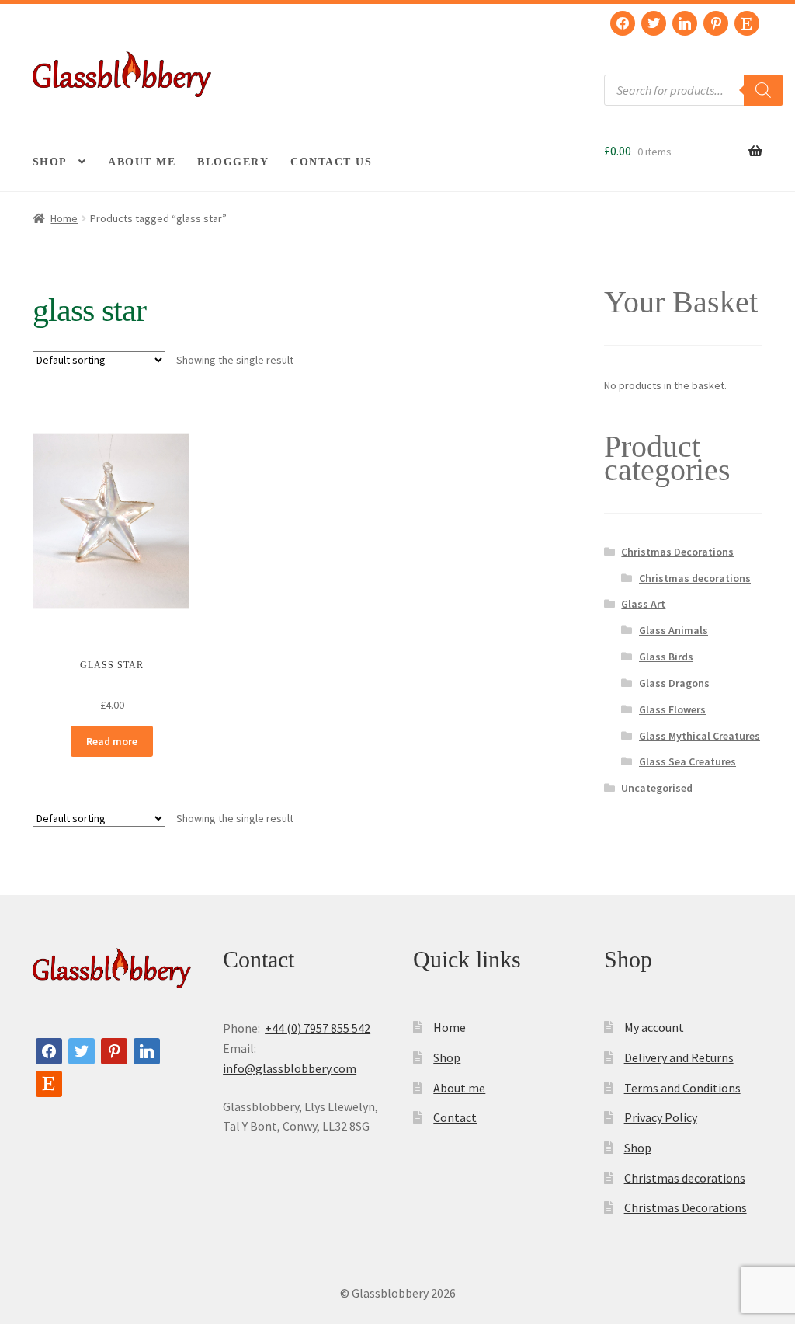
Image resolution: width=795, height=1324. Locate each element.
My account (654, 1027)
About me (141, 162)
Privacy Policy (660, 1117)
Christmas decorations (695, 578)
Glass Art (643, 604)
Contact (455, 1117)
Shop (50, 162)
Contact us (331, 162)
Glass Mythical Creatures (699, 736)
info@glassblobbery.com (289, 1068)
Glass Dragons (674, 683)
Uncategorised (657, 788)
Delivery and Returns (679, 1057)
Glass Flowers (672, 709)
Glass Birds (666, 657)
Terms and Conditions (682, 1088)
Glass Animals (673, 630)
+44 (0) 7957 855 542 (317, 1028)
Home (64, 218)
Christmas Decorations (677, 552)
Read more (111, 741)
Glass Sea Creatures (687, 761)
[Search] (763, 90)
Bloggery (233, 162)
